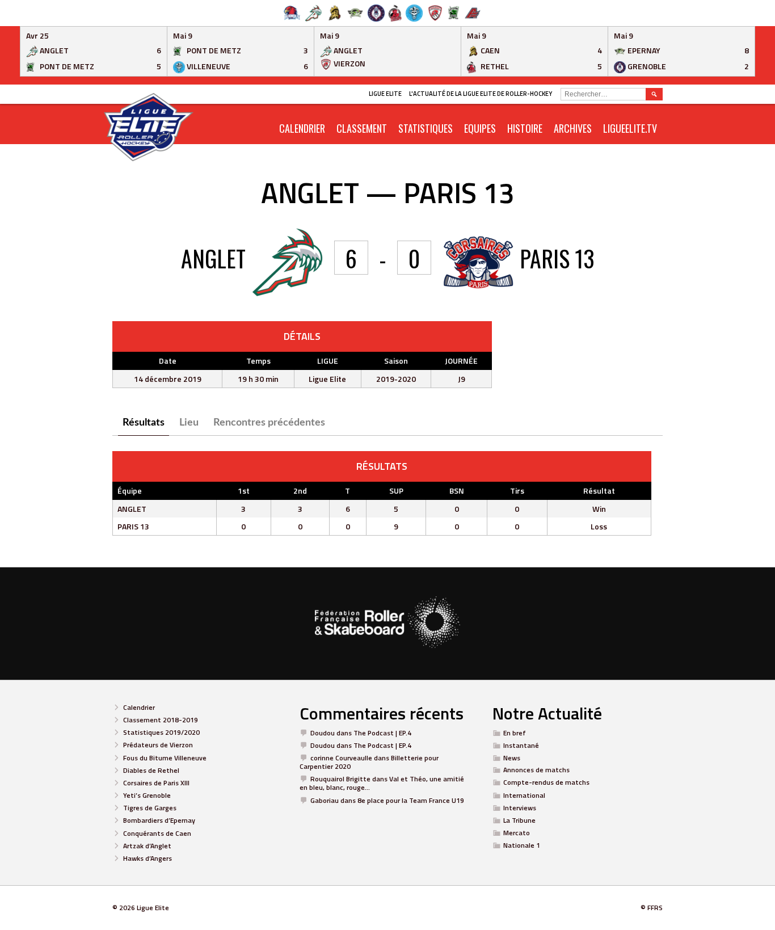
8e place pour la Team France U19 (410, 800)
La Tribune (519, 820)
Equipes (480, 128)
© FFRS (652, 907)
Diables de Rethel (151, 770)
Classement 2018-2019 (160, 719)
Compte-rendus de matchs (546, 782)
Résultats (144, 423)
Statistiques (425, 128)
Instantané (521, 745)
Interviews (519, 807)
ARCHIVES (573, 128)
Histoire (524, 128)
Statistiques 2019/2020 (161, 732)
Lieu (189, 423)
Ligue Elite (385, 93)
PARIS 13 (133, 526)
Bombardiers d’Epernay (159, 820)
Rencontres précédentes (269, 423)
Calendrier (139, 707)
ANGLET (131, 509)
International (524, 795)
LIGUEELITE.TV (630, 128)
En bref (514, 732)
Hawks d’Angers (147, 858)
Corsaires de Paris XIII (156, 782)
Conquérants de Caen (157, 833)
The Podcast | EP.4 (382, 732)
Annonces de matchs (536, 769)
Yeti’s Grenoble (147, 795)
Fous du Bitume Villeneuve (165, 757)
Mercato (516, 832)
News (511, 757)
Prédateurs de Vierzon (158, 744)
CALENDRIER (302, 128)
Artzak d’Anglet (147, 845)
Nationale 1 (521, 845)
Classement (361, 128)
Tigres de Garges (149, 807)
